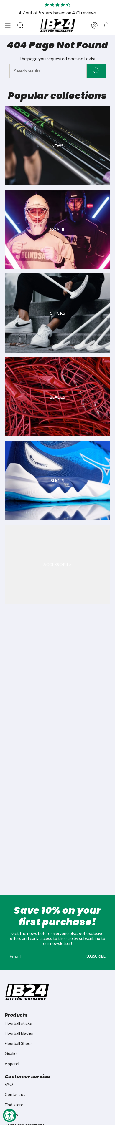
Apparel (12, 1063)
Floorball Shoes (18, 1043)
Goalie (11, 1053)
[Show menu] (8, 25)
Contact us (15, 1094)
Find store (14, 1104)
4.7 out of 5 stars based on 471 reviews (58, 12)
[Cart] (107, 25)
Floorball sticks (18, 1023)
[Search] (96, 71)
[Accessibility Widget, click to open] (9, 1115)
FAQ (9, 1084)
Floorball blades (19, 1033)
